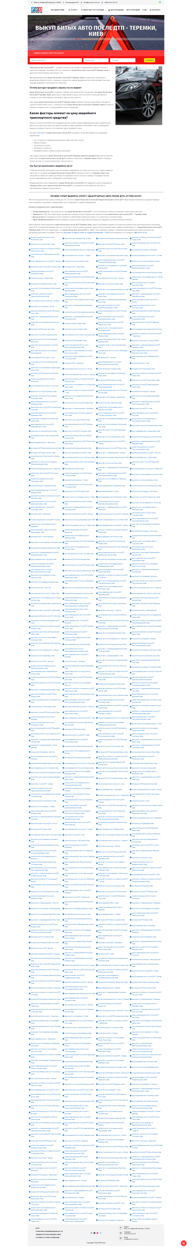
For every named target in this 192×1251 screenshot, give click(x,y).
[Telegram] (100, 1233)
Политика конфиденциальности (49, 1231)
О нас (144, 10)
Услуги (74, 10)
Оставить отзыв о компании (47, 1237)
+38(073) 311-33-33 (110, 2)
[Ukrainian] (160, 2)
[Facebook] (91, 1233)
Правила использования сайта (48, 1234)
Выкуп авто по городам (93, 10)
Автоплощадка (117, 10)
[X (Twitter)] (94, 1233)
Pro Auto (41, 133)
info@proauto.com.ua (92, 2)
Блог (38, 1228)
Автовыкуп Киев (57, 10)
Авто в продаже (133, 10)
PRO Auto (78, 39)
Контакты (156, 10)
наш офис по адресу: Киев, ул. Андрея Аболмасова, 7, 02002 (87, 233)
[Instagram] (97, 1233)
